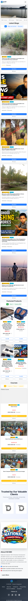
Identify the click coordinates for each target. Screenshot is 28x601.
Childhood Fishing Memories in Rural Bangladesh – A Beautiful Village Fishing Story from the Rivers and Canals (14, 240)
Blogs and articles (12, 26)
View (7, 338)
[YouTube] (19, 595)
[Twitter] (12, 595)
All (5, 26)
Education (20, 26)
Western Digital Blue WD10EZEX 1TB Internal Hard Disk (21, 363)
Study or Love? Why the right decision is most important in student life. (13, 286)
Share (14, 71)
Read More (14, 68)
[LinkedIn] (15, 595)
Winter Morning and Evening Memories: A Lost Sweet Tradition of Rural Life (13, 149)
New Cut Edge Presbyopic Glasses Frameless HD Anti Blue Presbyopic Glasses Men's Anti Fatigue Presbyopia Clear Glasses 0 (7, 326)
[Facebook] (9, 595)
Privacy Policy (23, 586)
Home (3, 586)
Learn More (5, 575)
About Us (9, 586)
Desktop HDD (18, 304)
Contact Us (15, 586)
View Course (13, 448)
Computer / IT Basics (12, 386)
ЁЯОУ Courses (4, 20)
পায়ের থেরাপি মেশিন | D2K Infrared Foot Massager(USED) (21, 324)
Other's (11, 304)
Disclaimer (19, 588)
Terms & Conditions (10, 588)
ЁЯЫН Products (19, 20)
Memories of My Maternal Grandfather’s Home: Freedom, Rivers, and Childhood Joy (13, 194)
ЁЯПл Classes (11, 20)
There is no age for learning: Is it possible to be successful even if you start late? (13, 59)
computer (21, 386)
